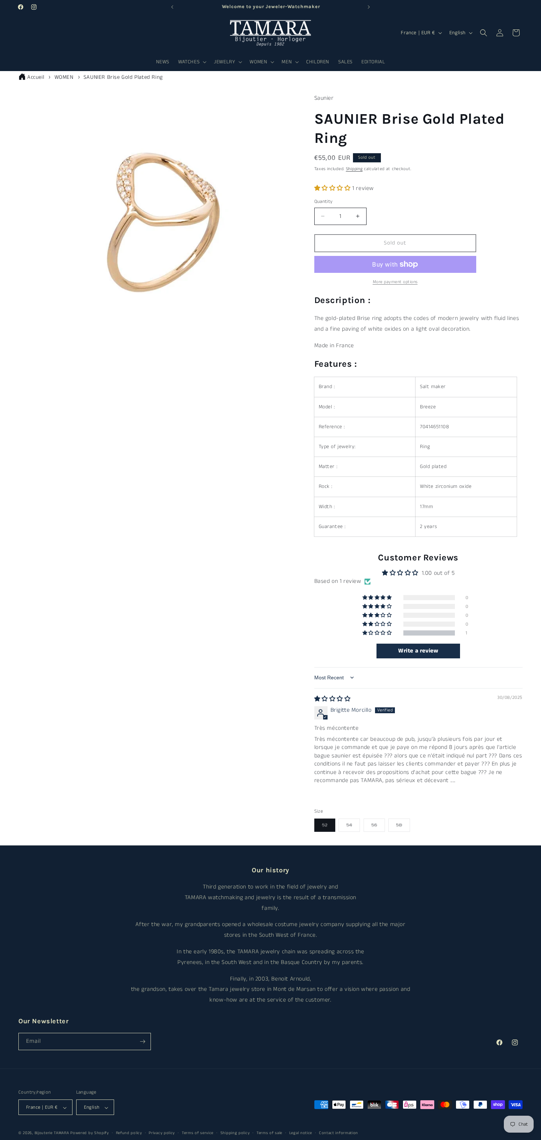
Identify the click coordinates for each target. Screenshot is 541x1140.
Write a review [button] (418, 651)
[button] (191, 62)
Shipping (354, 169)
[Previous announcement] (172, 7)
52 (328, 826)
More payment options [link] (395, 282)
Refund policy (129, 1133)
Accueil (35, 77)
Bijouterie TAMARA (52, 1133)
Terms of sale (269, 1133)
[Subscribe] (142, 1041)
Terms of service (197, 1133)
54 (353, 826)
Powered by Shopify (89, 1133)
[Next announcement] (369, 7)
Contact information (338, 1133)
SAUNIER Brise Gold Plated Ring (123, 77)
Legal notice (300, 1133)
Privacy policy (162, 1133)
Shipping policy (235, 1133)
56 (378, 826)
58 (403, 826)
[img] (332, 699)
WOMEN (64, 77)
